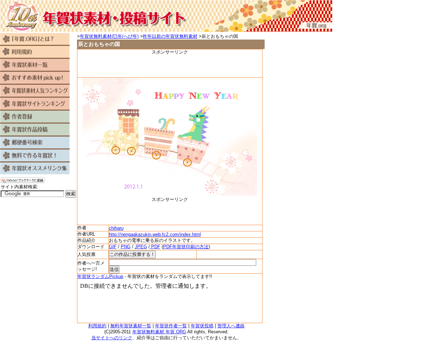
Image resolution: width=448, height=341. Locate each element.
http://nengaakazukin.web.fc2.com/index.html (155, 234)
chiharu (116, 228)
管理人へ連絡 (231, 325)
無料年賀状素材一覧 (130, 325)
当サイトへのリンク (111, 337)
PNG (126, 246)
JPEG (141, 246)
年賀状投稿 (202, 325)
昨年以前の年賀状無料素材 (170, 36)
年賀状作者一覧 (171, 325)
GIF (113, 246)
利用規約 (97, 325)
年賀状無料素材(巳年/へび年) (109, 36)
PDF (155, 246)
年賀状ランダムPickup (100, 276)
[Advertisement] (170, 65)
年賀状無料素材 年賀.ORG (159, 331)
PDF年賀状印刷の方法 (186, 246)
